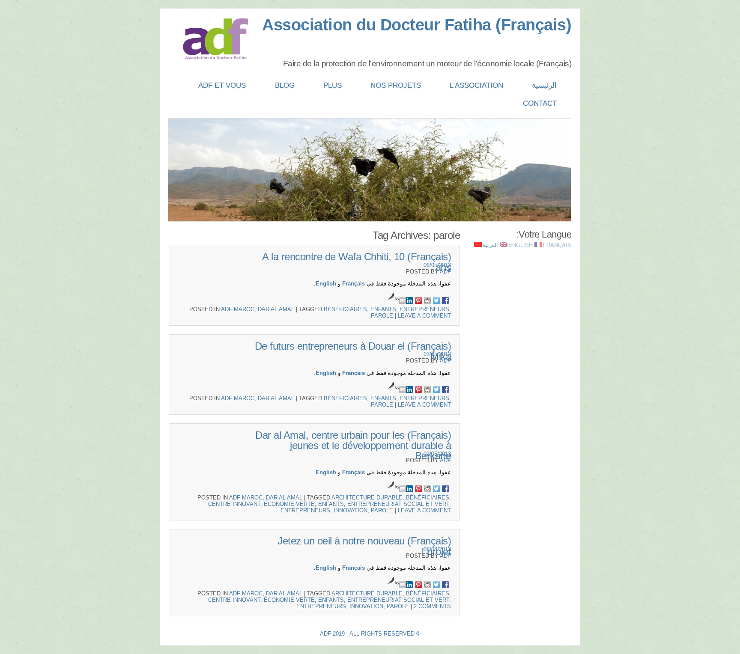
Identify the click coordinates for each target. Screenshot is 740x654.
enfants (383, 309)
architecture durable (367, 497)
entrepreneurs (424, 309)
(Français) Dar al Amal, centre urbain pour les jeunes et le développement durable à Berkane (353, 445)
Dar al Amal (276, 309)
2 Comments (432, 606)
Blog (285, 85)
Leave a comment (424, 315)
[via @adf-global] (436, 300)
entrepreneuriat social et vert (398, 504)
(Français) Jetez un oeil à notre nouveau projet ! (364, 546)
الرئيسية (544, 85)
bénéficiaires (345, 309)
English (326, 283)
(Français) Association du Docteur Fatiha (416, 25)
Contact (540, 103)
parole (382, 315)
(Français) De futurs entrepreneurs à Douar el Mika (353, 351)
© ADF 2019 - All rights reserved (370, 633)
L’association (476, 85)
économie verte (289, 504)
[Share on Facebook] (445, 300)
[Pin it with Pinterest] (418, 300)
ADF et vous (222, 85)
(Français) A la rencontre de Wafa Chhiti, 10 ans (356, 262)
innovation (350, 510)
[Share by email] (402, 300)
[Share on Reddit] (427, 300)
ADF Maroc (237, 309)
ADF (445, 271)
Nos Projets (395, 85)
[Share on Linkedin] (409, 300)
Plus (332, 85)
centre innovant (234, 504)
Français (353, 283)
